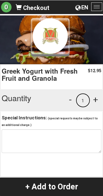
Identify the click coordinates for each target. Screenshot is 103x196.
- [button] (70, 99)
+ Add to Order (51, 186)
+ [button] (95, 99)
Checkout (35, 7)
